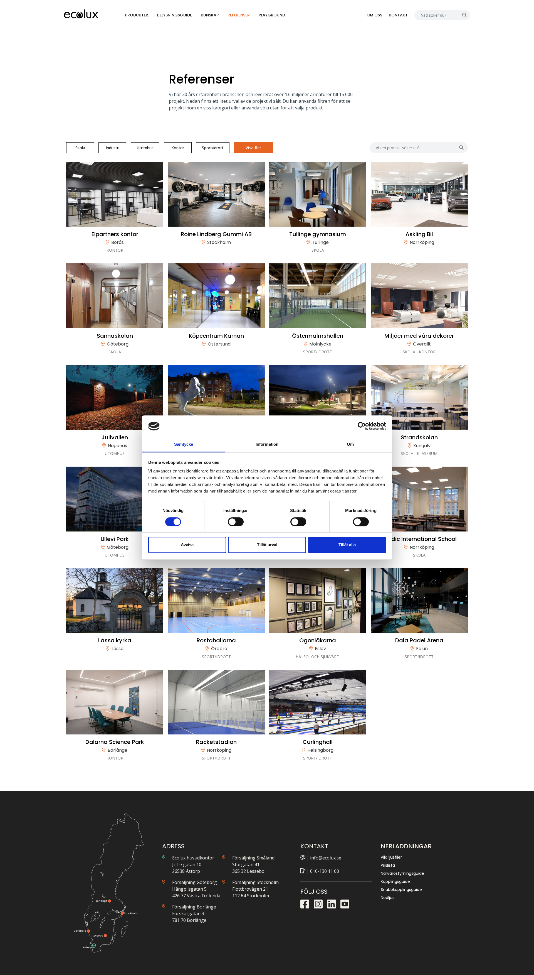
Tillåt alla (347, 544)
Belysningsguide (174, 15)
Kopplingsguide (395, 881)
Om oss (374, 15)
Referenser (239, 15)
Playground (272, 15)
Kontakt (398, 15)
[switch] (236, 521)
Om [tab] (350, 444)
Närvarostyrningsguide (402, 873)
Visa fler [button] (253, 147)
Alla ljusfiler (391, 857)
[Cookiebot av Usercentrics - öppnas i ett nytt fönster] (361, 426)
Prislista (388, 865)
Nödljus (387, 897)
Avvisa (187, 544)
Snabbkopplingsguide (401, 889)
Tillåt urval (267, 544)
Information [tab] (267, 444)
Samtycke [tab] (183, 444)
